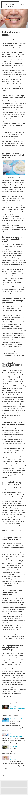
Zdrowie (5, 775)
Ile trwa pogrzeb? (15, 746)
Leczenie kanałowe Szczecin (18, 719)
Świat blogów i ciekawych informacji (10, 4)
